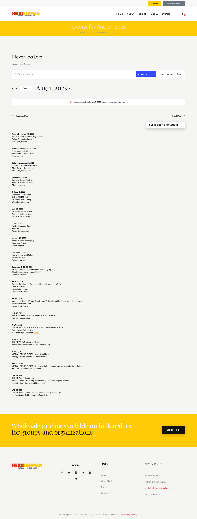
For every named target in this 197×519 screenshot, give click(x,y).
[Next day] (16, 88)
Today (25, 88)
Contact (104, 492)
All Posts (91, 32)
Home (82, 32)
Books (104, 487)
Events (14, 64)
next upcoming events (118, 102)
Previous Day (22, 115)
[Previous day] (12, 88)
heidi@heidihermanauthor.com (158, 488)
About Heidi (106, 481)
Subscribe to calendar (164, 125)
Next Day (176, 115)
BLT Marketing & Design (128, 514)
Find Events (146, 74)
